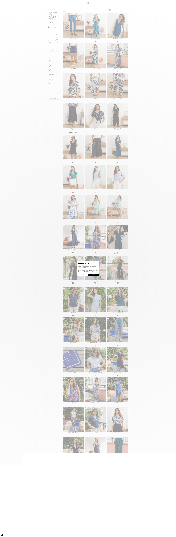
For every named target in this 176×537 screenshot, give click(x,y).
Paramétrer (82, 274)
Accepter (93, 274)
